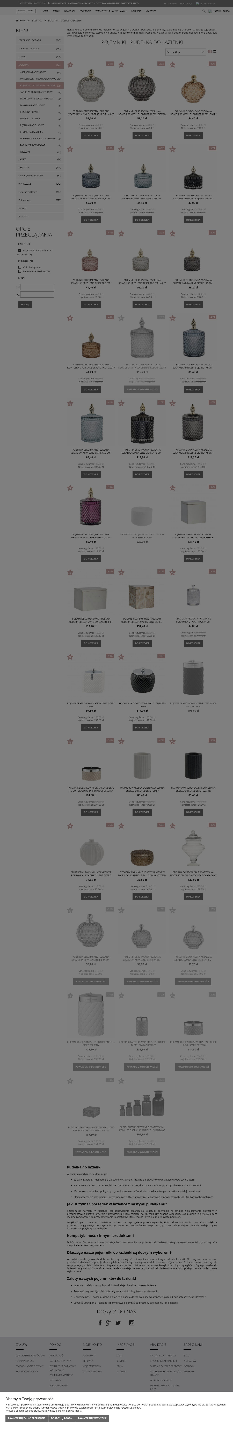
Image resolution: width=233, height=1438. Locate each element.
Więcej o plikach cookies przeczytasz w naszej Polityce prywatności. (43, 1410)
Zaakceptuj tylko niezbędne (26, 1418)
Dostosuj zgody (61, 1418)
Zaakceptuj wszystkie (92, 1418)
